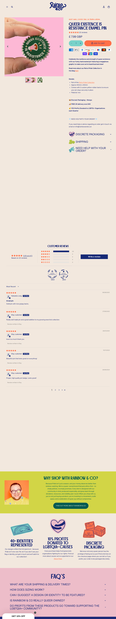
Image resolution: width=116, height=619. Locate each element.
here (76, 71)
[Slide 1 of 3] (28, 80)
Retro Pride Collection (86, 82)
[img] (11, 293)
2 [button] (55, 390)
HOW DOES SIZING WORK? (27, 589)
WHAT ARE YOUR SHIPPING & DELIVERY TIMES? (40, 584)
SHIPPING (82, 141)
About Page (58, 559)
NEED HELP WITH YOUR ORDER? (91, 149)
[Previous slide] (7, 46)
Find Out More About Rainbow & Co (71, 506)
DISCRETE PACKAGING (90, 134)
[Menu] (7, 7)
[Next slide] (60, 46)
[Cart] (108, 6)
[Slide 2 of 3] (33, 80)
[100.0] (52, 274)
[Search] (12, 6)
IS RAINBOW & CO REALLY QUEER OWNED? (37, 600)
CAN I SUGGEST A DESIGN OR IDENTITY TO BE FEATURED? (47, 595)
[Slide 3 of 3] (39, 80)
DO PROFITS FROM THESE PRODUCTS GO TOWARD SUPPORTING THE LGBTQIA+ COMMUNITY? (54, 607)
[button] (74, 32)
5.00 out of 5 (27, 256)
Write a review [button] (94, 257)
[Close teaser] (35, 613)
